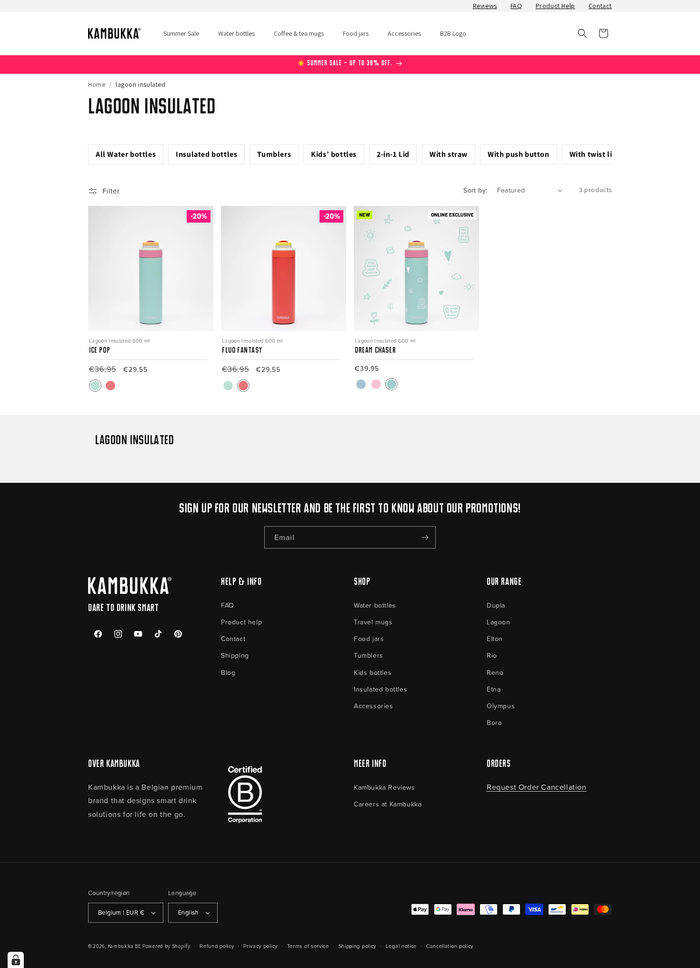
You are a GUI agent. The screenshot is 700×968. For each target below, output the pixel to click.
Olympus (501, 705)
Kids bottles (372, 672)
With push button (519, 154)
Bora (494, 722)
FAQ (516, 5)
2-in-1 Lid (393, 154)
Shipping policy (358, 945)
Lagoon (498, 621)
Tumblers (274, 154)
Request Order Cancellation (537, 787)
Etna (493, 688)
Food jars (369, 638)
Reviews (485, 5)
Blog (228, 672)
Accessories (373, 705)
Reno (495, 672)
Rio (492, 655)
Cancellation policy (449, 945)
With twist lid (593, 154)
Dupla (496, 605)
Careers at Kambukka (387, 803)
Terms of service (308, 945)
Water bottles (375, 605)
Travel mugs (373, 621)
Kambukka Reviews (384, 787)
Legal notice (401, 945)
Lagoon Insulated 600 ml (119, 340)
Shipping (235, 655)
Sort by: (475, 189)
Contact (600, 5)
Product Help (555, 5)
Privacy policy (260, 945)
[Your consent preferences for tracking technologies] (16, 960)
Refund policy (217, 945)
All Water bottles (126, 154)
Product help (241, 621)
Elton (495, 638)
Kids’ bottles (334, 154)
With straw (449, 154)
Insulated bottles (206, 154)
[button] (582, 33)
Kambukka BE (124, 946)
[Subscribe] (424, 537)
